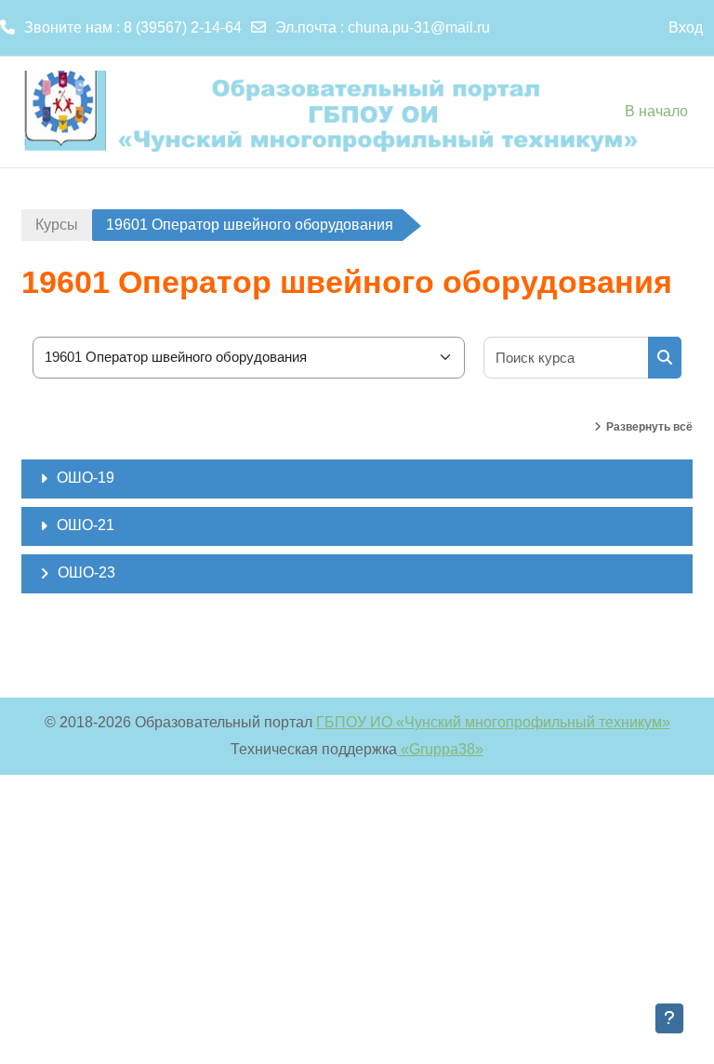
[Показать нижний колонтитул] (669, 1018)
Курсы (56, 225)
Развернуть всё (649, 426)
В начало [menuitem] (656, 111)
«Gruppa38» (440, 749)
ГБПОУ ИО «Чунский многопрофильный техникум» (493, 722)
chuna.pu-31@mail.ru (419, 27)
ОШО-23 (86, 572)
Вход (685, 27)
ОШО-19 (85, 477)
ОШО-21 (85, 525)
